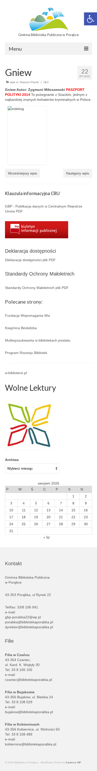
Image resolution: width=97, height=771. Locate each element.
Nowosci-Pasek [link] (29, 82)
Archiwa (12, 460)
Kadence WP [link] (73, 762)
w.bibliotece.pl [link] (16, 373)
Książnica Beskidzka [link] (21, 328)
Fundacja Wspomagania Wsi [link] (27, 315)
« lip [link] (46, 537)
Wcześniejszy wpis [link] (22, 173)
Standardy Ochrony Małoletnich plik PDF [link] (37, 288)
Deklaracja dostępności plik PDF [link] (30, 260)
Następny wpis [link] (77, 173)
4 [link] (24, 503)
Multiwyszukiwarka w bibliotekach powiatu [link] (37, 340)
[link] (90, 18)
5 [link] (36, 503)
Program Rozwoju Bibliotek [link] (26, 353)
